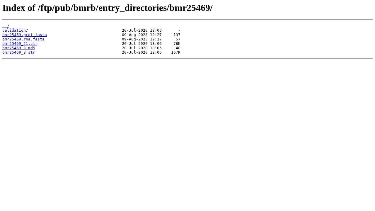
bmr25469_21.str (20, 43)
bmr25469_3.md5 (18, 48)
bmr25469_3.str (18, 52)
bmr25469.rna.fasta (23, 39)
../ (5, 26)
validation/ (15, 30)
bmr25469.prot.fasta (24, 35)
